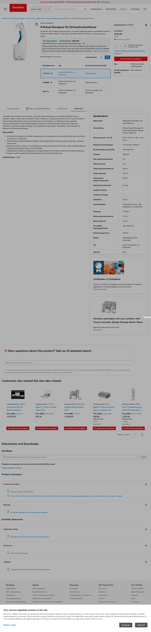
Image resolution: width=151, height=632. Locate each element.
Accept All (126, 625)
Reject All (141, 625)
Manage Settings (10, 625)
